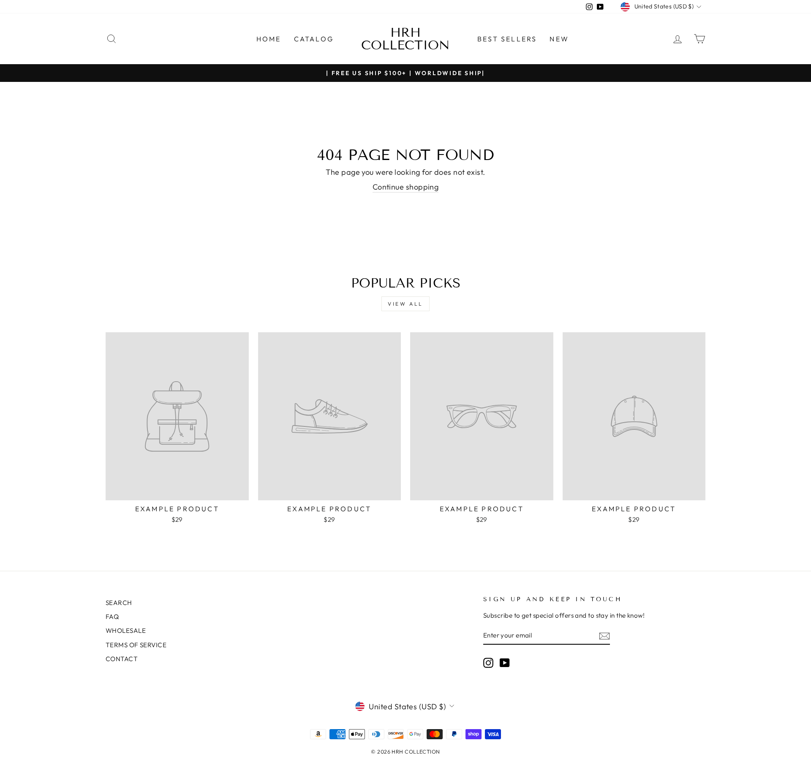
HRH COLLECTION (405, 39)
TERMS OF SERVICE (136, 645)
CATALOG (314, 39)
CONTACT (122, 659)
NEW (559, 39)
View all (405, 304)
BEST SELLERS (507, 39)
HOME (268, 39)
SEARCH (119, 603)
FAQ (112, 617)
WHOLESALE (126, 631)
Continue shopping (406, 187)
